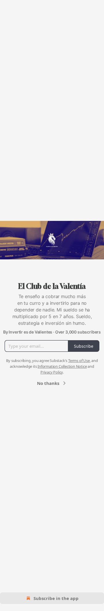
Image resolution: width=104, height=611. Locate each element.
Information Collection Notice (62, 366)
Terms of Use (79, 360)
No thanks (48, 383)
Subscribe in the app (56, 598)
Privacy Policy (51, 372)
